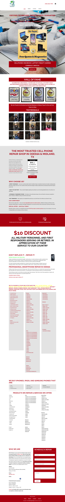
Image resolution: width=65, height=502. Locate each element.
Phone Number (37, 462)
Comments (36, 471)
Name (35, 453)
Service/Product (37, 466)
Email (35, 457)
